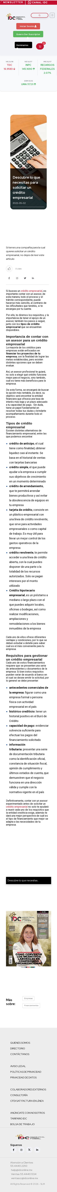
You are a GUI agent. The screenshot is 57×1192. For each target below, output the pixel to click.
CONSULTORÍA (19, 1095)
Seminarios (22, 45)
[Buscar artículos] (39, 15)
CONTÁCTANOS (19, 1054)
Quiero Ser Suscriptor (28, 34)
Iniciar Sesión (27, 26)
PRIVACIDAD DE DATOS (23, 1077)
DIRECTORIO (17, 1048)
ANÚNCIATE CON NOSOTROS (27, 1113)
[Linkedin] (37, 1150)
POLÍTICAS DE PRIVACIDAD (25, 1071)
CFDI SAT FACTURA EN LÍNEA (27, 1101)
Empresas (28, 998)
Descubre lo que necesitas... (23, 880)
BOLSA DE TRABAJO (22, 1124)
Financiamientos (31, 1005)
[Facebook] (13, 1150)
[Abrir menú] (52, 15)
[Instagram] (21, 1150)
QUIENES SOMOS (20, 1042)
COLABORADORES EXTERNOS (28, 1089)
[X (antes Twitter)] (29, 1150)
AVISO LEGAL (18, 1066)
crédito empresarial (31, 290)
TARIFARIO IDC (18, 1118)
